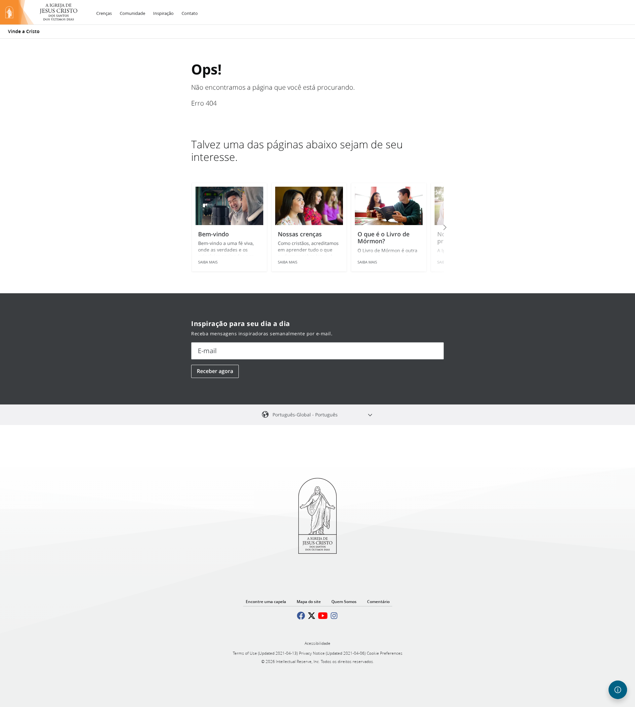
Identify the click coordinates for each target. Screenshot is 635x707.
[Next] (435, 227)
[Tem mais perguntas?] (618, 690)
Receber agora (215, 371)
